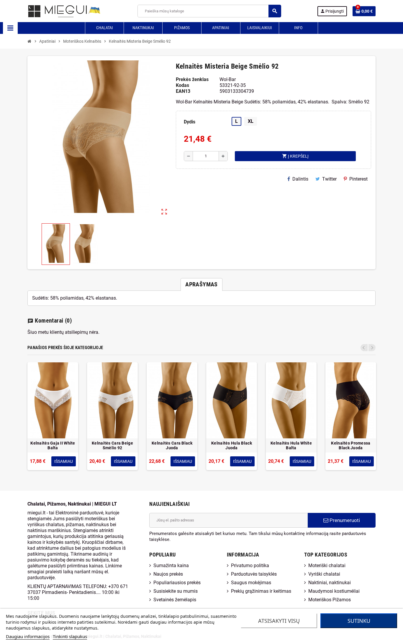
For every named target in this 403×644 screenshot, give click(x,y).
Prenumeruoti (344, 520)
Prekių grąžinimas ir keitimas (261, 591)
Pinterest (358, 179)
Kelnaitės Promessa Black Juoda (350, 445)
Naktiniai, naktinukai (329, 582)
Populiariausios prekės (177, 582)
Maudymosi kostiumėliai (334, 591)
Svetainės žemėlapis (174, 599)
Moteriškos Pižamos (329, 599)
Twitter (329, 179)
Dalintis (300, 179)
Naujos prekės (168, 574)
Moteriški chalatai (326, 565)
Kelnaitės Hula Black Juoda (231, 445)
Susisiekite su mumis (175, 591)
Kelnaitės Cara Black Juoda (172, 445)
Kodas (182, 85)
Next (372, 347)
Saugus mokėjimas (251, 582)
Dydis (189, 122)
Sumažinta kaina (171, 565)
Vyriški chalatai (324, 574)
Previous (364, 347)
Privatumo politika (250, 565)
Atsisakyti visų (279, 620)
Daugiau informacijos (28, 636)
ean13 (183, 91)
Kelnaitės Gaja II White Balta (52, 445)
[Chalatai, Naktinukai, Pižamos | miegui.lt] (57, 11)
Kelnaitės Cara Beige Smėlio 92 (112, 445)
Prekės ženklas (192, 79)
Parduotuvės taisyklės (254, 574)
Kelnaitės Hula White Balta (291, 445)
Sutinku (359, 620)
